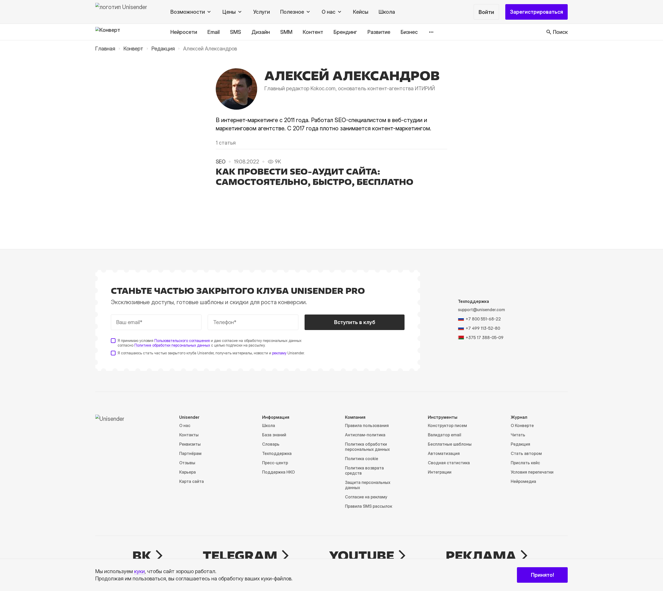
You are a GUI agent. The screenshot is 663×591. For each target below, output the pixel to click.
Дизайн (260, 32)
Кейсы (360, 12)
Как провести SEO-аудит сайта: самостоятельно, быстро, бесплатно (314, 177)
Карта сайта (191, 481)
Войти (486, 12)
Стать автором (526, 453)
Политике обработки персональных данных (172, 345)
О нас (184, 425)
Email (213, 32)
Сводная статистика (449, 462)
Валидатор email (444, 434)
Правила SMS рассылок (368, 506)
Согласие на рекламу (366, 496)
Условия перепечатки (532, 472)
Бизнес (409, 32)
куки (139, 571)
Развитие (378, 32)
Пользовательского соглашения (182, 340)
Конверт (133, 49)
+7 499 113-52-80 (483, 328)
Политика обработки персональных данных (367, 447)
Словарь (270, 444)
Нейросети (183, 32)
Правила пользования (367, 425)
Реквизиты (190, 444)
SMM (286, 32)
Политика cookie (361, 458)
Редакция (163, 49)
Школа (387, 12)
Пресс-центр (275, 462)
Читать (518, 434)
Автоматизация (444, 453)
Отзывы (187, 462)
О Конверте (522, 425)
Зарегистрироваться (536, 12)
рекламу (279, 353)
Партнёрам (190, 453)
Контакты (189, 434)
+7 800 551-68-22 (483, 318)
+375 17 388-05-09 (484, 337)
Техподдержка (277, 453)
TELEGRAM (240, 555)
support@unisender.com (481, 309)
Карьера (187, 472)
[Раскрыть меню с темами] (431, 32)
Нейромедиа (523, 481)
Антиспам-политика (365, 434)
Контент (313, 32)
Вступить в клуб (354, 322)
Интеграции (439, 472)
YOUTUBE (361, 555)
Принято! (542, 575)
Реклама (481, 555)
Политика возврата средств (364, 470)
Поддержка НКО (278, 472)
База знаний (274, 434)
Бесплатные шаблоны (450, 444)
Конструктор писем (447, 425)
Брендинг (345, 32)
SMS (235, 32)
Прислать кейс (525, 462)
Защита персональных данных (367, 485)
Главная (105, 49)
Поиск (560, 32)
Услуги (261, 12)
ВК (141, 555)
